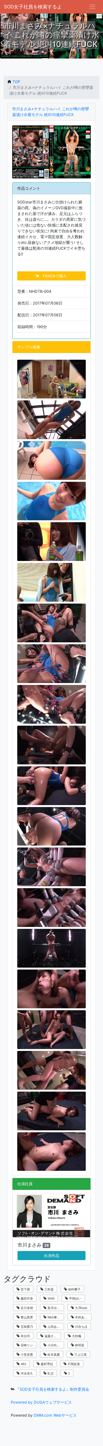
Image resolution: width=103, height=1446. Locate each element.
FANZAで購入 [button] (53, 276)
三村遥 (48, 1289)
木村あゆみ (82, 1317)
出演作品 (51, 1255)
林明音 (79, 1345)
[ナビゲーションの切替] (92, 7)
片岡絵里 (73, 1364)
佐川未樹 (26, 1308)
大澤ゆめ (80, 1308)
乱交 (50, 1373)
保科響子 (73, 1289)
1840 (50, 1298)
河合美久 (26, 1373)
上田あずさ (54, 1327)
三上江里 (80, 1354)
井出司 (25, 1336)
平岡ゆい (74, 1298)
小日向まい (54, 1345)
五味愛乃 (26, 1327)
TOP (16, 81)
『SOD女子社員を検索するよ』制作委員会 (52, 1389)
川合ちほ (80, 1327)
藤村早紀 (46, 1364)
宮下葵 (25, 1289)
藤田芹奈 (26, 1298)
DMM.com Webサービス (55, 1415)
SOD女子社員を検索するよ (33, 7)
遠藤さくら (51, 1336)
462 (23, 1364)
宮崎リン (26, 1345)
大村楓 (76, 1336)
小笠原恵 (26, 1354)
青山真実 (26, 1317)
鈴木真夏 (53, 1354)
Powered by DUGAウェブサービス (41, 1402)
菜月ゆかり (54, 1308)
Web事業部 (54, 1317)
